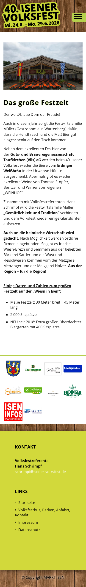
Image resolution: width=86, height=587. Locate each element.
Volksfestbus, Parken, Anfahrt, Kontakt (42, 512)
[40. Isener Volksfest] (31, 26)
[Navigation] (79, 17)
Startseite (26, 502)
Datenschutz (29, 529)
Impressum (28, 522)
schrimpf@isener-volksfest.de (40, 471)
